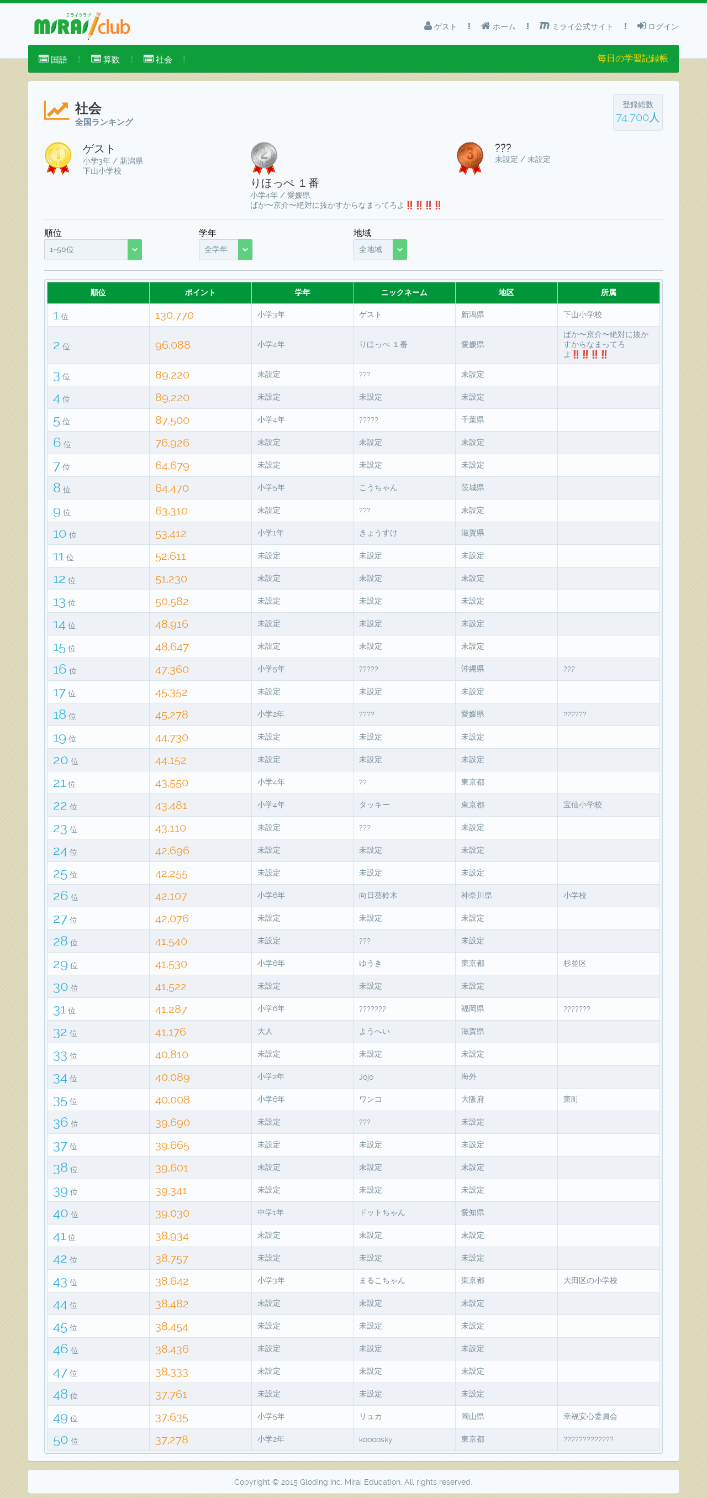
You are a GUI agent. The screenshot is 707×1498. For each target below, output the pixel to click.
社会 (163, 60)
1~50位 (62, 249)
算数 (110, 60)
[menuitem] (53, 60)
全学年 (216, 249)
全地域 (370, 249)
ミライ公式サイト (582, 26)
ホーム (503, 26)
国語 (58, 60)
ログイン (662, 26)
